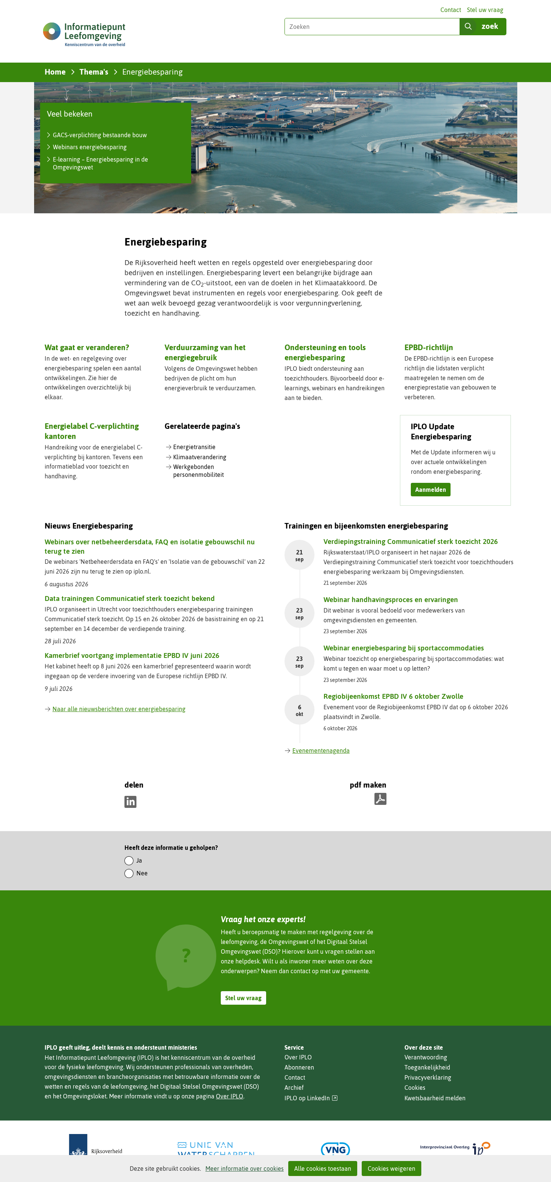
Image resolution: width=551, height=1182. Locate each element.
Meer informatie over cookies (244, 1168)
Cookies (414, 1087)
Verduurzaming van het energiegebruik (205, 352)
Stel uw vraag (485, 9)
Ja (139, 860)
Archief (294, 1087)
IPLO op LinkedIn (311, 1098)
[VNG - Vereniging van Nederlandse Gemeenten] (335, 1150)
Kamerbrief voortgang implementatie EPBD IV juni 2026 (132, 655)
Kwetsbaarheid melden (435, 1098)
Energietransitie (194, 446)
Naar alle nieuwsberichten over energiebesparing (119, 709)
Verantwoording (425, 1057)
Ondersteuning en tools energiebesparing (325, 352)
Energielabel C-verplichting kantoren (92, 430)
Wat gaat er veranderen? (87, 347)
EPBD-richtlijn (428, 347)
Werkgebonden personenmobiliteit (198, 470)
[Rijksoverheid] (95, 1150)
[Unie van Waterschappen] (215, 1150)
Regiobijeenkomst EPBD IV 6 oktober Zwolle (393, 696)
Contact (450, 9)
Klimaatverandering (199, 457)
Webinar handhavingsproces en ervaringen (390, 599)
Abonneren (299, 1067)
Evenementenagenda (321, 750)
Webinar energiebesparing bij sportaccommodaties (403, 648)
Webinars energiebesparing (90, 147)
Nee (142, 873)
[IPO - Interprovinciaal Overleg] (455, 1150)
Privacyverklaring (427, 1077)
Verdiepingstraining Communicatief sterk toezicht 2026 (410, 541)
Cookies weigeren (391, 1168)
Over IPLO (229, 1096)
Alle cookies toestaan (322, 1168)
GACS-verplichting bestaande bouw (100, 135)
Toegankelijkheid (427, 1067)
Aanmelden (430, 489)
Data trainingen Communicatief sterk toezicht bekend (130, 598)
